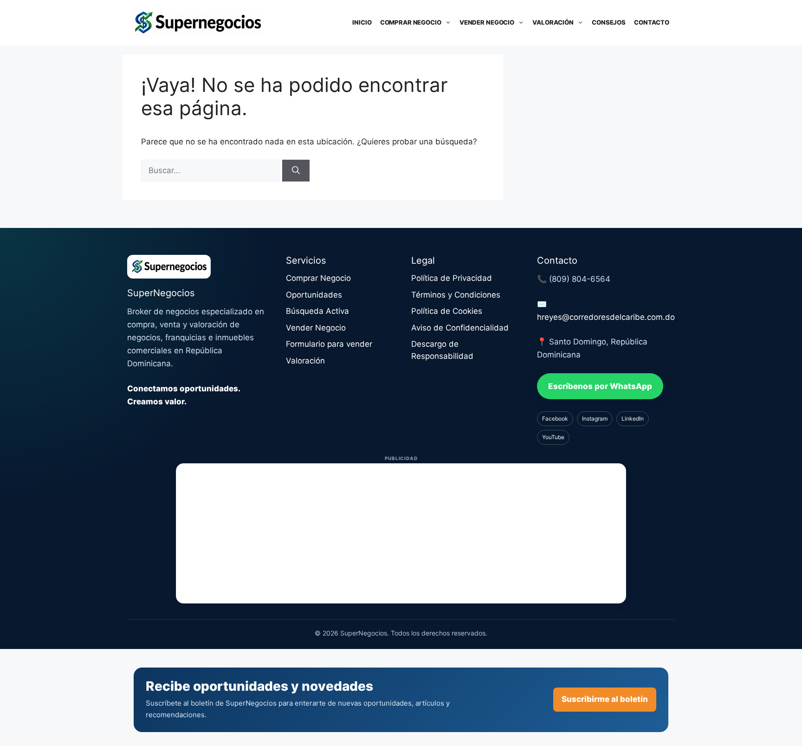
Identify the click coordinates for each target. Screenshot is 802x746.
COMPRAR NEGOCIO (410, 22)
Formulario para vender (329, 344)
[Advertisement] (401, 533)
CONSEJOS (609, 22)
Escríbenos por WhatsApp (600, 386)
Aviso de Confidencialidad (460, 327)
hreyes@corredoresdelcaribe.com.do (606, 317)
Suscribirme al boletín (605, 699)
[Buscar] (296, 171)
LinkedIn (632, 418)
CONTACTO (651, 22)
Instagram (595, 418)
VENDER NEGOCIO (486, 22)
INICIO (361, 22)
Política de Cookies (446, 311)
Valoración (305, 360)
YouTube (553, 437)
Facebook (555, 418)
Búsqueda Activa (317, 311)
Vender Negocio (316, 327)
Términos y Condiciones (455, 294)
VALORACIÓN (553, 22)
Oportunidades (314, 294)
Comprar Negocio (318, 278)
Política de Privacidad (451, 278)
